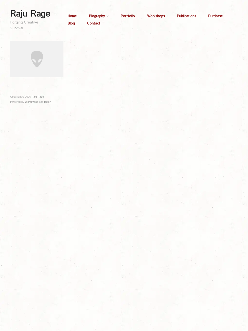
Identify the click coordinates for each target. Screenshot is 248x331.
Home (72, 16)
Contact (93, 23)
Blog (71, 23)
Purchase (215, 16)
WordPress (31, 101)
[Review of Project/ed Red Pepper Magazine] (36, 59)
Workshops (156, 16)
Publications (186, 16)
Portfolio (128, 16)
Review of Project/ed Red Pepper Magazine (37, 70)
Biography (97, 16)
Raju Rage (30, 14)
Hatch (47, 101)
